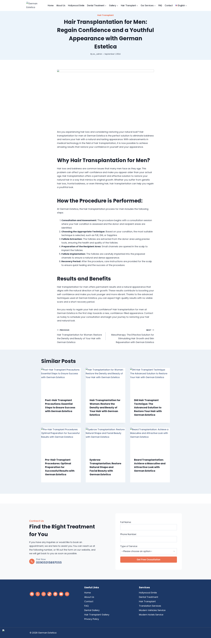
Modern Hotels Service (151, 614)
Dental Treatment (148, 597)
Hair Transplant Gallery (96, 614)
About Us (60, 5)
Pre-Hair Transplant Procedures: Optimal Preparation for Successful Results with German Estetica (59, 467)
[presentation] (61, 381)
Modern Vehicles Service (152, 610)
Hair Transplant (105, 15)
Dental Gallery (92, 610)
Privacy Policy (91, 619)
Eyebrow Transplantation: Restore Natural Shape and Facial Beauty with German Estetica (105, 467)
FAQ (160, 5)
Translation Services (150, 605)
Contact (169, 5)
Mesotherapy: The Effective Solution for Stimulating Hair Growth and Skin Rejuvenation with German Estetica (132, 336)
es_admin (97, 54)
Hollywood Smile (76, 5)
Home (50, 5)
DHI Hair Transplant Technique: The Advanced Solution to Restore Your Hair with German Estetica (148, 407)
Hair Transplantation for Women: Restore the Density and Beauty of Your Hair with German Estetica (79, 336)
